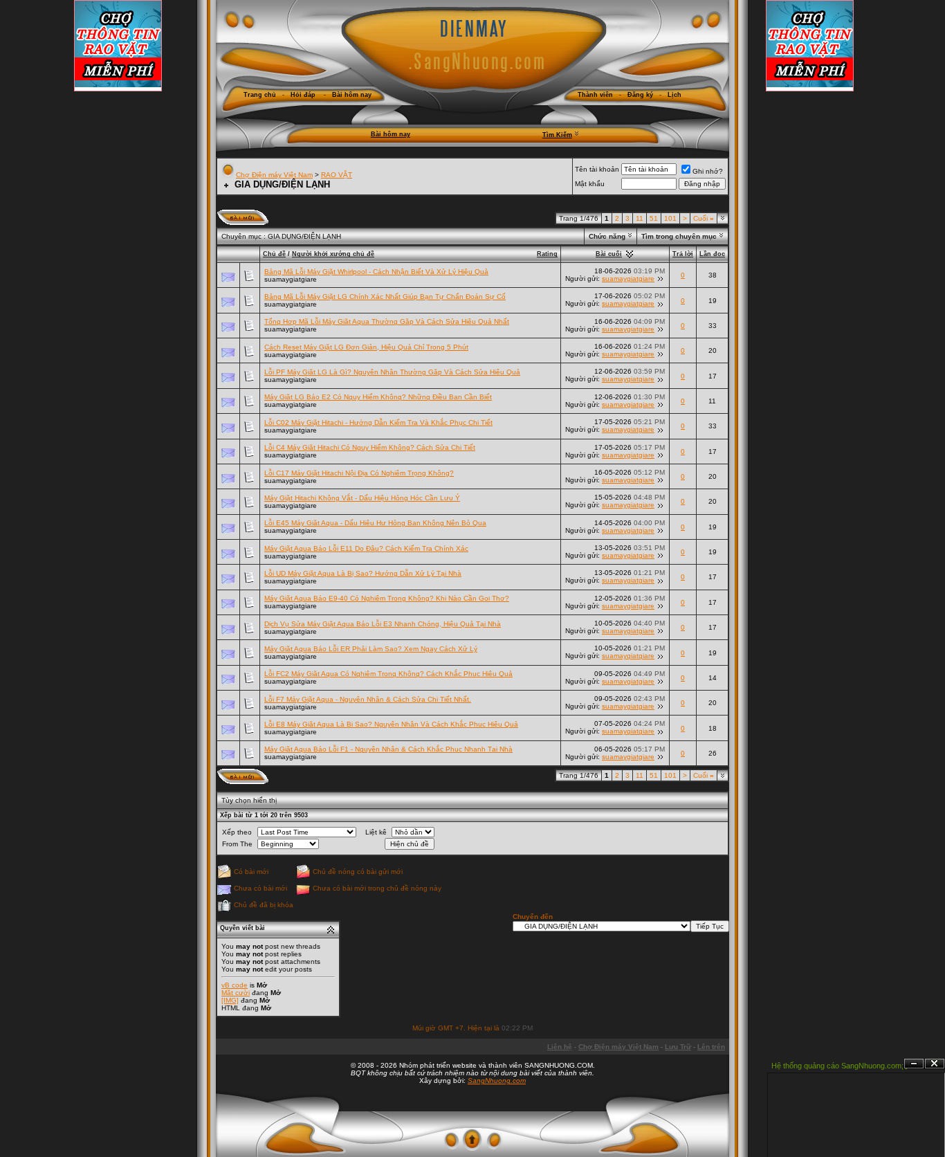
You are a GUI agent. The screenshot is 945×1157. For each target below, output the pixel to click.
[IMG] (230, 1000)
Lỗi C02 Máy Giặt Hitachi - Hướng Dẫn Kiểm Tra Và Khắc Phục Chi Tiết (378, 422)
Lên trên (711, 1046)
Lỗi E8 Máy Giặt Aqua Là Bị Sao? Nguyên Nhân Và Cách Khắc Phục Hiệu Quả (391, 724)
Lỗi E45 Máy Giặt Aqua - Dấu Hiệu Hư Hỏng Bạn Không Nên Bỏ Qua (375, 523)
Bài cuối (609, 253)
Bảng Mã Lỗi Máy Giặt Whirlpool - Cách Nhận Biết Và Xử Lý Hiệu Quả (376, 271)
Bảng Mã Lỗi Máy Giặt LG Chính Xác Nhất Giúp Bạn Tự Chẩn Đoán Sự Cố (385, 296)
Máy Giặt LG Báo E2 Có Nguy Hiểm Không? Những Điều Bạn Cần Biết (378, 397)
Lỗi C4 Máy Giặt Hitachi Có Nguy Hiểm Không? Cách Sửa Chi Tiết (369, 447)
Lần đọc (712, 253)
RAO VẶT (336, 175)
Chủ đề (274, 253)
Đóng (934, 1064)
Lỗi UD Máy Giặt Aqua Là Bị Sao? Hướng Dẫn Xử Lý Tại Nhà (362, 573)
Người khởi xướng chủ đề (333, 253)
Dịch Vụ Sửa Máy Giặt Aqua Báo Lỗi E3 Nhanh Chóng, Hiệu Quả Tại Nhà (382, 624)
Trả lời (682, 253)
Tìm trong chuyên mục (679, 236)
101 (670, 218)
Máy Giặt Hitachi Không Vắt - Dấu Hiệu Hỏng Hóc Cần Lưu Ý (362, 498)
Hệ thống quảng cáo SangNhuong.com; (837, 1066)
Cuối (703, 218)
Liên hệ (559, 1046)
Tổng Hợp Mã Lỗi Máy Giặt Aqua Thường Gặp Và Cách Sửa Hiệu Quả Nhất (386, 321)
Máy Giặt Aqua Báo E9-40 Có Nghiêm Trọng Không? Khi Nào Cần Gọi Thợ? (386, 598)
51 (654, 218)
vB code (234, 985)
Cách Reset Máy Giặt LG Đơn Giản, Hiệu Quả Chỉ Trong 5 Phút (366, 347)
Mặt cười (235, 992)
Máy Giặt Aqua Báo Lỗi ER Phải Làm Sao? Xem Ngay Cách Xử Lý (370, 649)
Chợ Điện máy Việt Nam (274, 175)
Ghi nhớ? (707, 171)
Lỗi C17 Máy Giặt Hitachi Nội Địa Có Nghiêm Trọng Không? (359, 473)
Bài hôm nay (390, 134)
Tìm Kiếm (557, 134)
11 (639, 218)
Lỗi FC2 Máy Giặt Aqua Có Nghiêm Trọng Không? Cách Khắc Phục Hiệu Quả (388, 673)
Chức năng (607, 236)
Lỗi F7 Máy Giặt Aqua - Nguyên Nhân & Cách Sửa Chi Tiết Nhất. (367, 699)
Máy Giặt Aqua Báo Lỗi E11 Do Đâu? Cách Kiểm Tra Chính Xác (366, 548)
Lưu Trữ (678, 1046)
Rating (547, 253)
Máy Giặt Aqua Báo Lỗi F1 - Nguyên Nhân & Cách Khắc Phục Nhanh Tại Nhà (388, 749)
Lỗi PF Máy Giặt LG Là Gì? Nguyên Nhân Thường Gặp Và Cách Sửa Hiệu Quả (392, 372)
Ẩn (913, 1064)
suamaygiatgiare (290, 279)
